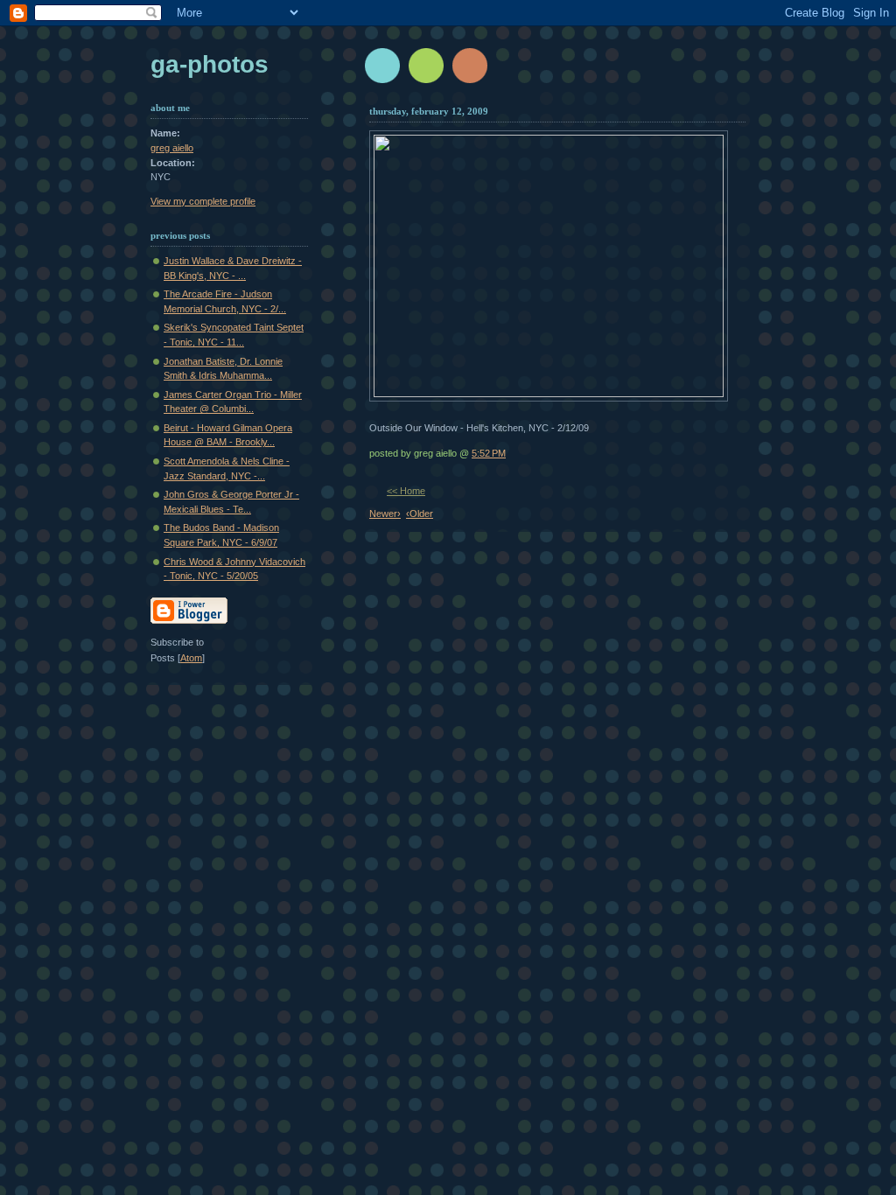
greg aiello (171, 148)
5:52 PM (489, 453)
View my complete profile (203, 201)
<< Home (406, 491)
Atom (191, 658)
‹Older (419, 513)
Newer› (385, 513)
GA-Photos (209, 64)
